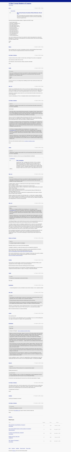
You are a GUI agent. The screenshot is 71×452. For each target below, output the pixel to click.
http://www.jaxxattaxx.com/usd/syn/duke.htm (16, 255)
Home (10, 448)
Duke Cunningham (20, 160)
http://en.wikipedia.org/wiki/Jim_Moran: (24, 330)
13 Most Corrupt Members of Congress (20, 3)
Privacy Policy (28, 448)
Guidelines (17, 448)
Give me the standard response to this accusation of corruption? (20, 428)
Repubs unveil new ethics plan (14, 436)
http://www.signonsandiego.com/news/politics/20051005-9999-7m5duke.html (20, 251)
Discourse (14, 450)
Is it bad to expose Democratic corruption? (16, 432)
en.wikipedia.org (12, 158)
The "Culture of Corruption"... (14, 440)
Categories (13, 448)
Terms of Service (22, 448)
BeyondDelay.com (17, 410)
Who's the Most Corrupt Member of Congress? (17, 424)
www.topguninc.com (13, 130)
